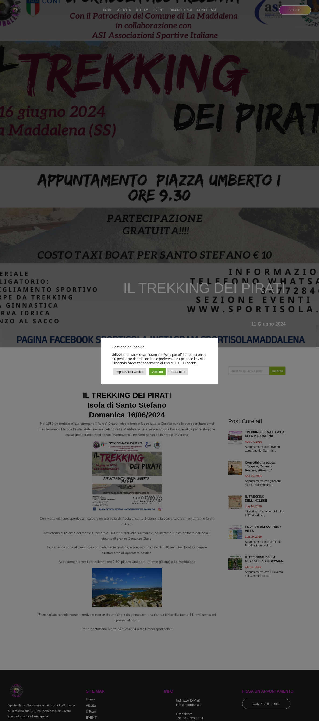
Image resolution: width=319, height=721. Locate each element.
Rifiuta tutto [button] (177, 372)
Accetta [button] (157, 372)
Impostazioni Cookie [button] (129, 372)
